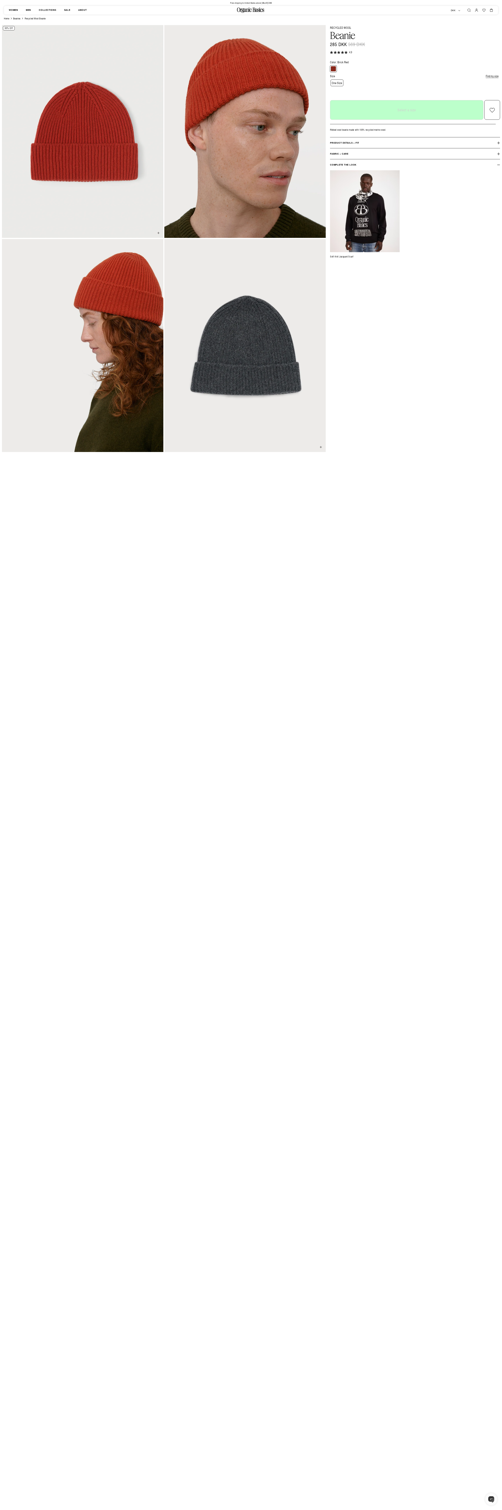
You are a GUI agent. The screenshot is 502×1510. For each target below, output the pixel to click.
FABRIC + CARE (339, 153)
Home (6, 18)
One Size (337, 83)
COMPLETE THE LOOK (343, 164)
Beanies (17, 18)
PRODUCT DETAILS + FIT (344, 142)
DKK (453, 10)
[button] (469, 10)
